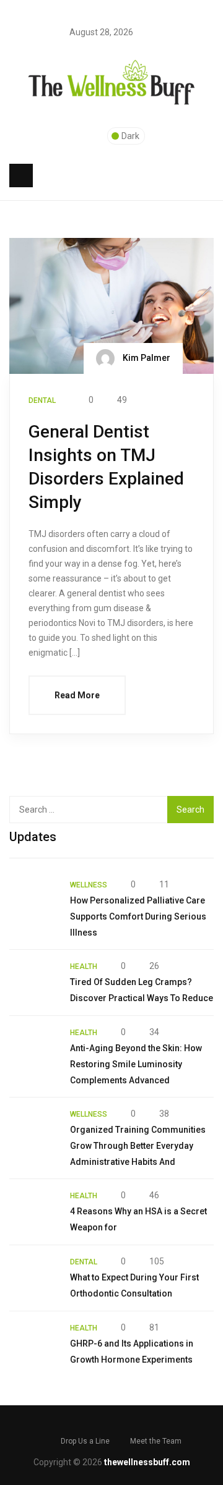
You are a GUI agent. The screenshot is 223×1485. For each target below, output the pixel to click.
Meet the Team (155, 1441)
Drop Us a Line (85, 1441)
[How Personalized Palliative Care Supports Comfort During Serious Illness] (33, 901)
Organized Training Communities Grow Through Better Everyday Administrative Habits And (138, 1146)
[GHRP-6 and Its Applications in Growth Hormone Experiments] (33, 1344)
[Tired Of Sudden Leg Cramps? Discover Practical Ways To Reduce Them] (33, 982)
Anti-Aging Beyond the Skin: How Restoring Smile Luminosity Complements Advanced (136, 1064)
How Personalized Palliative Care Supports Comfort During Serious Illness (138, 916)
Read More (77, 695)
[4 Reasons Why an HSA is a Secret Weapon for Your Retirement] (33, 1212)
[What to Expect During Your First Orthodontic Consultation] (33, 1278)
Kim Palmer (145, 358)
